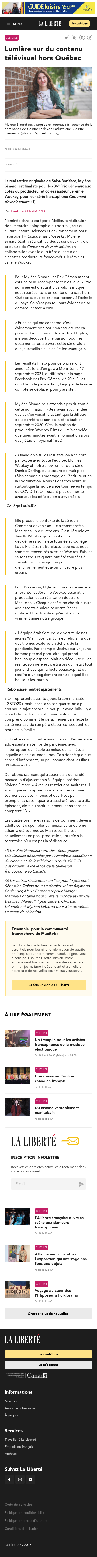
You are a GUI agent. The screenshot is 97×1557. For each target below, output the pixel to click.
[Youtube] (30, 1483)
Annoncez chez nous (20, 1408)
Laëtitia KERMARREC (29, 211)
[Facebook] (9, 1483)
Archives (11, 1454)
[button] (9, 23)
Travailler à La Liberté (20, 1439)
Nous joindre (14, 1401)
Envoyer (78, 1183)
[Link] (89, 37)
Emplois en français (19, 1447)
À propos (12, 1415)
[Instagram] (20, 1483)
